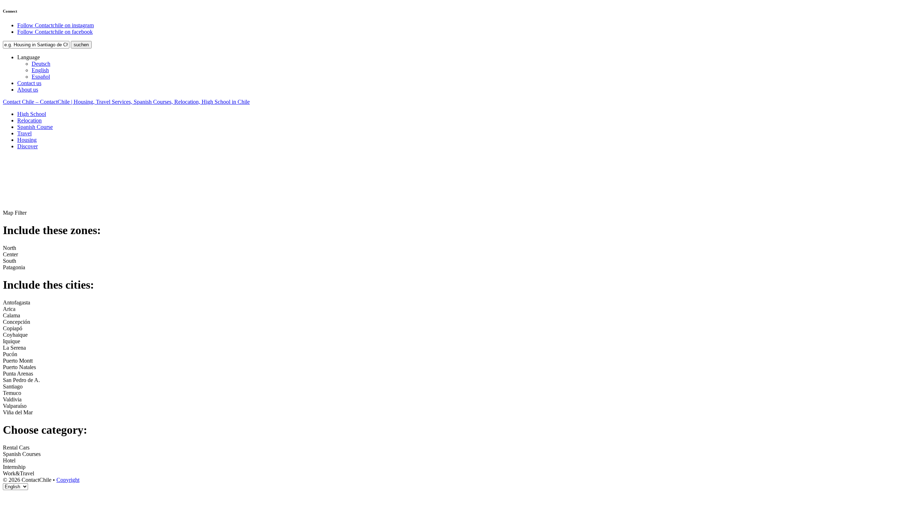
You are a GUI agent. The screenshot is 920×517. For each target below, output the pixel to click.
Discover (27, 146)
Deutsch (41, 64)
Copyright (67, 480)
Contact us (29, 83)
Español (41, 77)
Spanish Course (35, 127)
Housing (27, 140)
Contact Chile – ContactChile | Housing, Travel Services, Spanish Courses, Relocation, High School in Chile (126, 102)
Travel (24, 133)
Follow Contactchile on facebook (55, 32)
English (40, 70)
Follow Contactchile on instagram (55, 25)
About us (27, 90)
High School (31, 114)
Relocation (29, 120)
